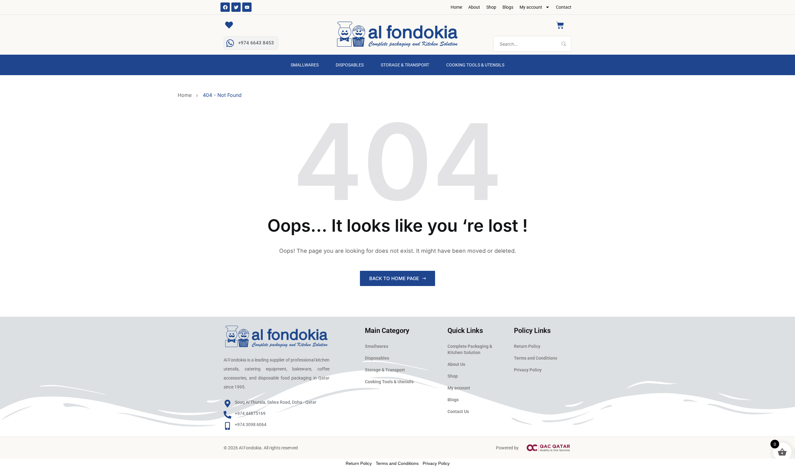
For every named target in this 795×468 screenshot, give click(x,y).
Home (456, 7)
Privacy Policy (528, 369)
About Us (456, 364)
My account (531, 7)
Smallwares (305, 64)
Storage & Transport (405, 64)
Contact (563, 7)
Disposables (350, 64)
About (474, 7)
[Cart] (560, 25)
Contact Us (458, 411)
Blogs (507, 7)
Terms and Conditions (535, 358)
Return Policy (527, 346)
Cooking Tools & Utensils (475, 64)
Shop (491, 7)
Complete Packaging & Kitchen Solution (469, 349)
